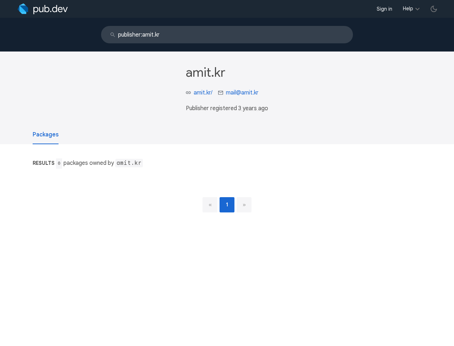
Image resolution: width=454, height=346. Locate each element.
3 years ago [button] (253, 108)
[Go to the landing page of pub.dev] (43, 9)
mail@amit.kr (242, 92)
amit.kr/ (203, 92)
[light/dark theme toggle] (434, 9)
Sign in (384, 9)
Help (408, 8)
